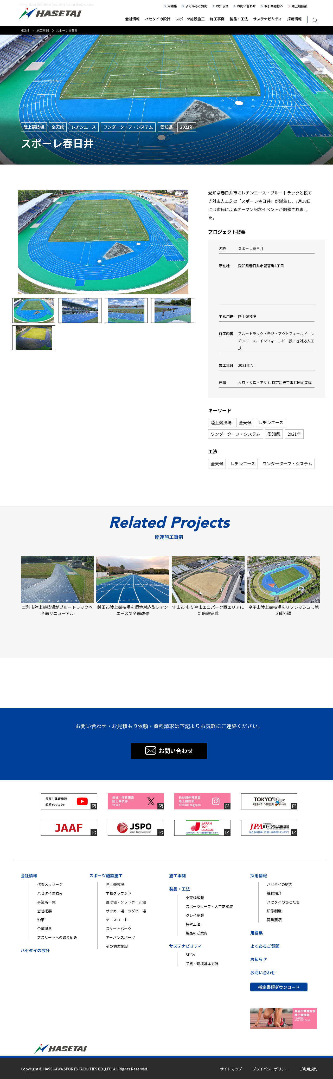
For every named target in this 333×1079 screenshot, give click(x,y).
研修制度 (274, 910)
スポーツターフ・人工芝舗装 (209, 906)
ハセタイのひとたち (283, 902)
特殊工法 (193, 924)
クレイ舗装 (195, 915)
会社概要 (44, 910)
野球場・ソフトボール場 (126, 902)
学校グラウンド (118, 893)
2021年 (187, 127)
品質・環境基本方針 (202, 963)
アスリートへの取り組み (57, 937)
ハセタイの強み (50, 893)
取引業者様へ (273, 6)
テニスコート (117, 919)
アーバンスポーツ (120, 937)
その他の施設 (117, 946)
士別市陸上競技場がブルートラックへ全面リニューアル (57, 610)
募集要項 (274, 919)
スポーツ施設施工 (190, 18)
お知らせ (222, 6)
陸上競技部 (299, 6)
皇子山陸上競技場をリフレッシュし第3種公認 (283, 610)
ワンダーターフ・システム (128, 127)
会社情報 (132, 18)
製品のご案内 (197, 933)
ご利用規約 (308, 1068)
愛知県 (166, 127)
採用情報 (294, 18)
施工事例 (217, 18)
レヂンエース (83, 127)
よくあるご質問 (196, 6)
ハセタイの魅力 (279, 884)
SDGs (190, 954)
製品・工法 (239, 18)
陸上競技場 (33, 127)
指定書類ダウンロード (279, 987)
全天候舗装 (195, 897)
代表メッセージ (50, 884)
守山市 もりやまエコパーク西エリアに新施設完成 (208, 610)
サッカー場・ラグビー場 (126, 910)
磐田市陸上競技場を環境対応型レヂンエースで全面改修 (132, 610)
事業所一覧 (46, 902)
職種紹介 (274, 893)
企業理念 (44, 928)
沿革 (40, 919)
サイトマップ (231, 1068)
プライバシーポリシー (270, 1068)
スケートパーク (118, 928)
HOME (25, 30)
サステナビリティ (267, 18)
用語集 (172, 6)
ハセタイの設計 (157, 18)
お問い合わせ (246, 6)
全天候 (58, 127)
